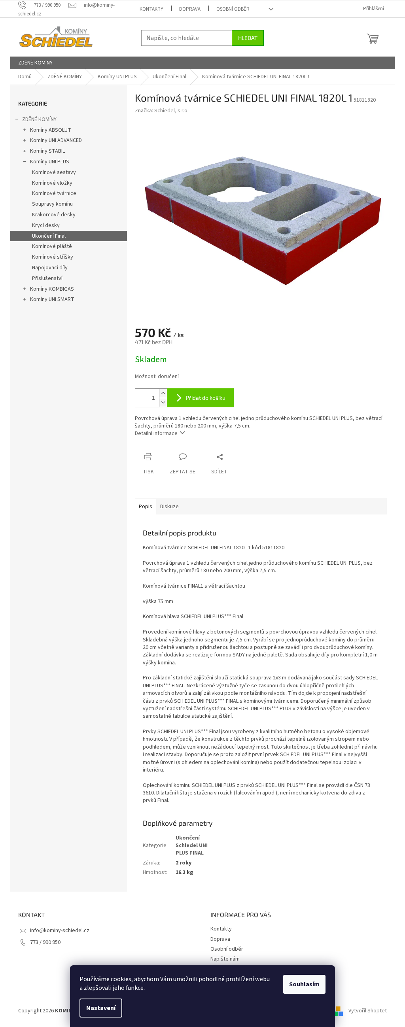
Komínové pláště (52, 246)
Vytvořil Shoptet (367, 1011)
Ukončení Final (49, 236)
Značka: (162, 111)
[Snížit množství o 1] (163, 402)
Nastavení (100, 1008)
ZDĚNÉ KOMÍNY (39, 119)
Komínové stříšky (52, 257)
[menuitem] (35, 63)
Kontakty (151, 9)
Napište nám (225, 959)
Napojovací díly (50, 268)
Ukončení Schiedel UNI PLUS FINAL (192, 845)
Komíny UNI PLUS (49, 162)
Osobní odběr (233, 9)
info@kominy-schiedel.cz (59, 930)
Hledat (247, 37)
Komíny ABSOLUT (50, 130)
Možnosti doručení (157, 376)
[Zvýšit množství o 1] (163, 393)
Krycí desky (46, 225)
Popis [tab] (145, 507)
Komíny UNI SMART (52, 299)
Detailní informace (156, 433)
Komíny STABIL (47, 151)
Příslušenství (47, 278)
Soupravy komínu (52, 204)
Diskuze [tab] (169, 507)
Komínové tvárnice (54, 193)
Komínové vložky (52, 183)
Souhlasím (304, 984)
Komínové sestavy (54, 172)
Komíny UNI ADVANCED (56, 140)
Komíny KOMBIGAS (52, 289)
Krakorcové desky (54, 215)
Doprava (190, 9)
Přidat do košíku (205, 397)
